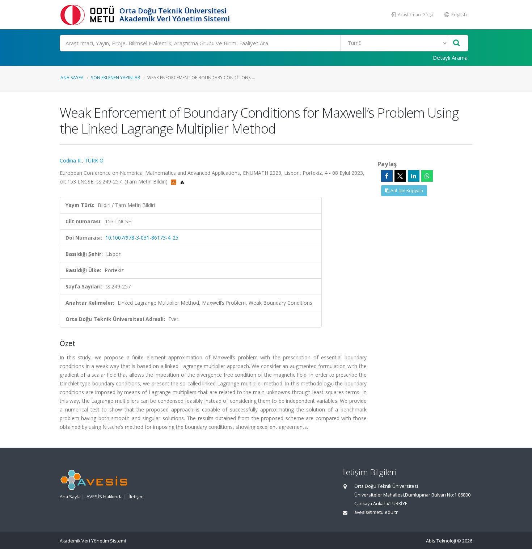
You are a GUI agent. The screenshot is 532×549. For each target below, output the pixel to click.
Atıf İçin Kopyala (406, 190)
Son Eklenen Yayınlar (115, 77)
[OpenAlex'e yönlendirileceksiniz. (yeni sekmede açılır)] (182, 181)
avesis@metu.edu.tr (376, 512)
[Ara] (456, 43)
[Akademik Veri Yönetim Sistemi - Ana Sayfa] (89, 14)
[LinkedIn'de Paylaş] (413, 176)
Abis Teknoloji (441, 541)
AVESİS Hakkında (104, 497)
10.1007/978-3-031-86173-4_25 (141, 237)
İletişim (136, 497)
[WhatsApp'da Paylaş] (427, 176)
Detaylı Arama (450, 57)
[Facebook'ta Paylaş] (387, 176)
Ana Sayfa (72, 77)
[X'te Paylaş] (400, 176)
